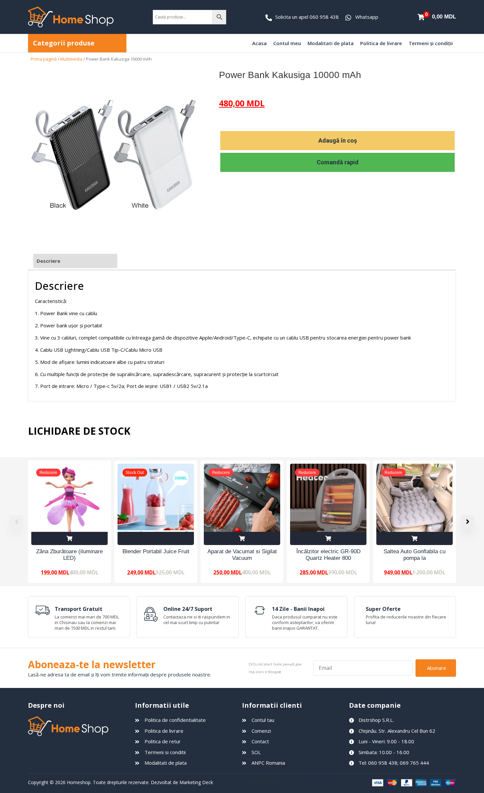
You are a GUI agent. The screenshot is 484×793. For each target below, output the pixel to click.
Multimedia (71, 59)
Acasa (259, 43)
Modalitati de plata (331, 43)
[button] (467, 521)
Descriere (48, 261)
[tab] (75, 261)
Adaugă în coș (337, 140)
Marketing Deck (196, 782)
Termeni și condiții (431, 43)
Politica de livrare (381, 43)
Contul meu (287, 43)
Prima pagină (44, 59)
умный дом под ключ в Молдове (309, 782)
